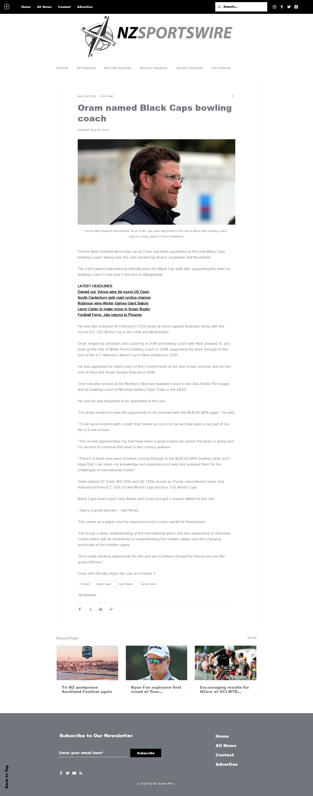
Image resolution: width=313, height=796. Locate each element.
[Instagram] (274, 6)
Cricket (85, 584)
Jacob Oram (148, 584)
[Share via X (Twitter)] (90, 609)
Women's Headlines (153, 68)
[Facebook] (281, 6)
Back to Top (7, 777)
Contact (224, 755)
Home (222, 736)
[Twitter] (289, 6)
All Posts (62, 68)
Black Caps (104, 584)
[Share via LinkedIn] (101, 609)
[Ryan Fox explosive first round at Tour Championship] (156, 663)
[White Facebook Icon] (61, 773)
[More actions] (232, 96)
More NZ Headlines (117, 68)
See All (252, 637)
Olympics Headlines (189, 68)
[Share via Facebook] (80, 609)
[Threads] (296, 6)
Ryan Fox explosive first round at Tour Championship (156, 689)
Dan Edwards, (221, 68)
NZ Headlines (86, 68)
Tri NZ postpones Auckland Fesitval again (87, 689)
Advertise (226, 764)
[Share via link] (111, 609)
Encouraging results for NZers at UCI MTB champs (224, 689)
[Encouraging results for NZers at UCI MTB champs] (225, 663)
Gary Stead (126, 584)
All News (225, 745)
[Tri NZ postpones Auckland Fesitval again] (87, 663)
